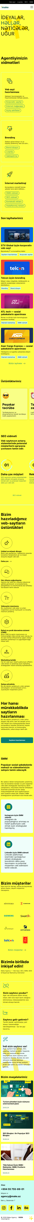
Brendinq (10, 137)
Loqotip (20, 2)
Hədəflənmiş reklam (15, 206)
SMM (31, 2)
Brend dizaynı (12, 147)
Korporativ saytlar (14, 102)
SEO (26, 2)
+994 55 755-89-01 (12, 1189)
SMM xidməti (12, 193)
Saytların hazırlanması (9, 254)
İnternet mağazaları (14, 106)
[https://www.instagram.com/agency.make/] (4, 1208)
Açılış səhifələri (13, 110)
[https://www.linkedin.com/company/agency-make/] (19, 1208)
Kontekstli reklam (14, 201)
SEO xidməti (11, 197)
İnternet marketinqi (15, 183)
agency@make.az (11, 1196)
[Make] (4, 7)
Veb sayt (12, 2)
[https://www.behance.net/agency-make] (26, 1208)
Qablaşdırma (11, 156)
